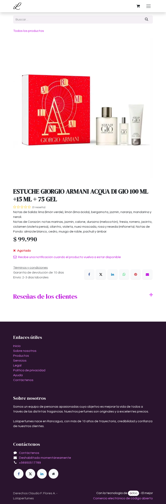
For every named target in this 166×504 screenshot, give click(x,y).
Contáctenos (23, 380)
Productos (21, 355)
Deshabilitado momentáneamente (45, 457)
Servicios (20, 360)
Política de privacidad (29, 370)
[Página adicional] (53, 474)
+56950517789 (30, 462)
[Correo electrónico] (147, 274)
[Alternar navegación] (148, 6)
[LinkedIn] (112, 274)
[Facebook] (89, 274)
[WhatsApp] (124, 274)
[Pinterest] (135, 274)
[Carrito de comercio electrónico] (138, 6)
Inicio (17, 346)
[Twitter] (30, 474)
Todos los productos (28, 30)
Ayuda (18, 375)
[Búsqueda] (146, 19)
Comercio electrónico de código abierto (123, 498)
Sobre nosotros (24, 350)
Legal (17, 365)
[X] (101, 274)
